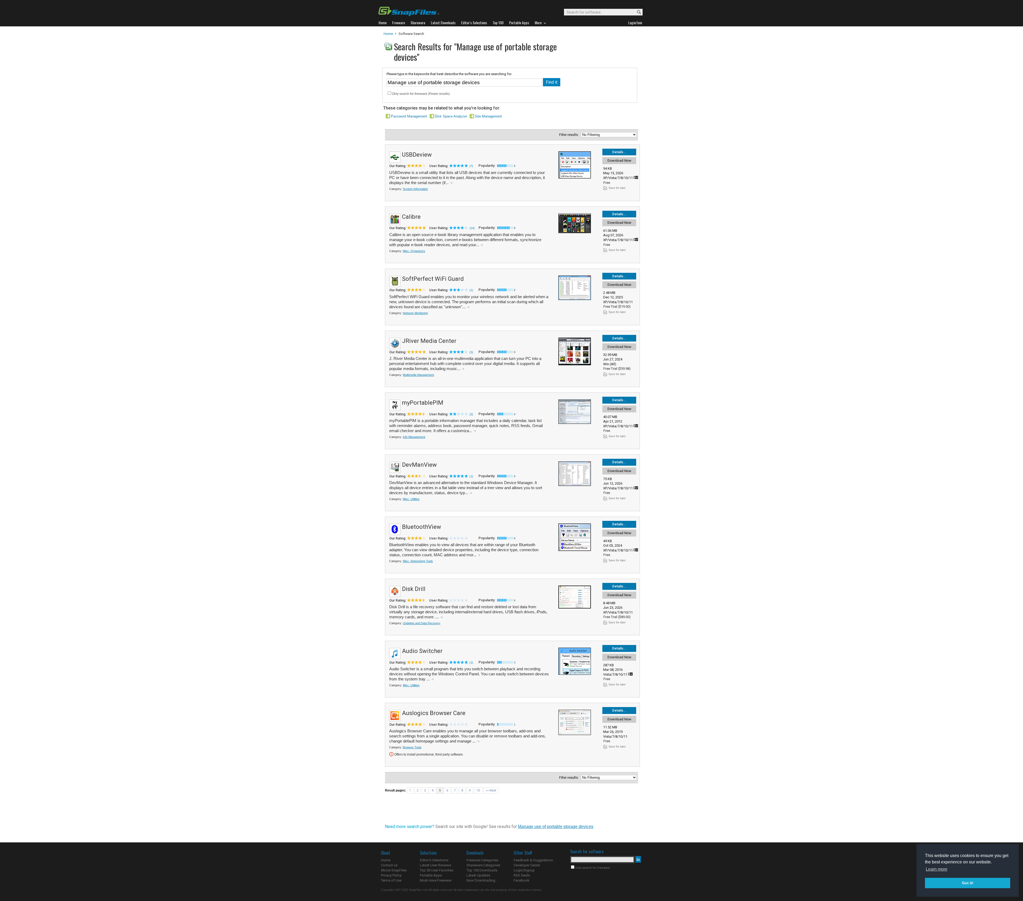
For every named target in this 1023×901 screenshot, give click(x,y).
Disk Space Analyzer (451, 116)
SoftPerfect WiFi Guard (433, 278)
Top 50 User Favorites (436, 870)
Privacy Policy (391, 875)
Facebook (521, 880)
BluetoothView (421, 526)
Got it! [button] (967, 883)
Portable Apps (431, 875)
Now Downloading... (482, 880)
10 (478, 790)
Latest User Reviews (435, 865)
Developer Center (527, 865)
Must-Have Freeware (435, 880)
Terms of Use (391, 880)
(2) (471, 414)
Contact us (389, 865)
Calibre (411, 216)
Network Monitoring (415, 313)
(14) (472, 228)
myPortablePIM (422, 402)
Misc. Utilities (411, 499)
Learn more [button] (936, 869)
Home (388, 34)
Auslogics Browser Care (433, 713)
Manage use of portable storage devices (555, 826)
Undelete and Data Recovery (421, 623)
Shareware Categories (483, 865)
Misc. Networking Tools (418, 561)
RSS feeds (522, 875)
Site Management (488, 116)
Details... (619, 152)
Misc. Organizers (414, 251)
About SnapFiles (394, 870)
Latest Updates (478, 875)
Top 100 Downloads (481, 870)
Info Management (414, 437)
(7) (471, 166)
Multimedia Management (418, 374)
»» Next (491, 790)
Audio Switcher (422, 651)
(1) (471, 290)
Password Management (409, 116)
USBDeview (417, 154)
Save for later (617, 187)
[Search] (636, 12)
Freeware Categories (482, 860)
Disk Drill (413, 589)
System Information (415, 188)
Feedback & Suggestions (533, 860)
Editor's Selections (434, 860)
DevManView (419, 464)
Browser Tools (412, 747)
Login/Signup (524, 870)
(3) (471, 352)
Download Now (619, 161)
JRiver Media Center (429, 341)
